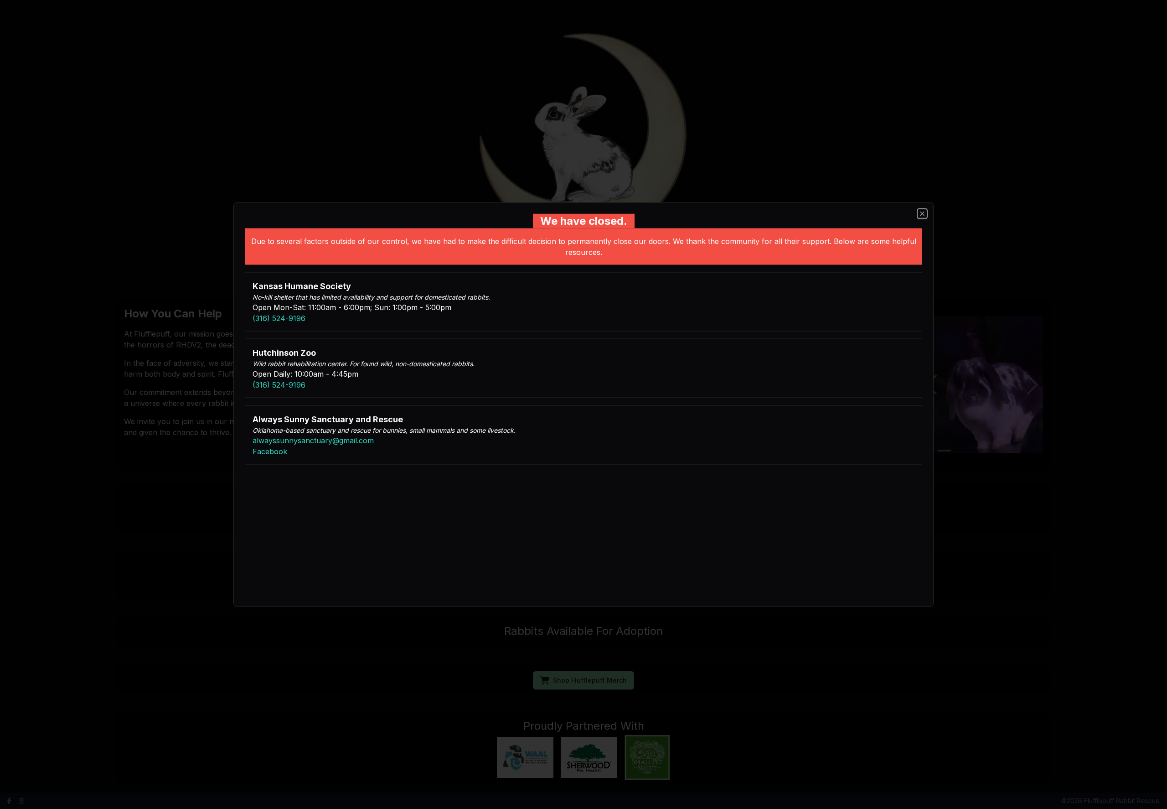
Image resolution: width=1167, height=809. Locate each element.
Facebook (270, 451)
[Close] (922, 214)
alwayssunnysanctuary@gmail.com (313, 440)
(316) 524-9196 (279, 318)
